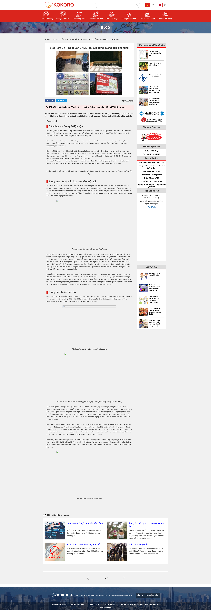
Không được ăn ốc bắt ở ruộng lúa (155, 64)
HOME (47, 39)
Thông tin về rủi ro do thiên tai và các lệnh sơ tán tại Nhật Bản (155, 287)
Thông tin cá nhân (94, 604)
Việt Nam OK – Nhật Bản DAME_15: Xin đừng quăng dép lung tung (90, 39)
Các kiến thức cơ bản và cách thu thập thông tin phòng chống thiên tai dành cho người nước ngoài (154, 299)
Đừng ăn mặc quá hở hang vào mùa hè (146, 525)
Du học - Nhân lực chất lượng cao (145, 32)
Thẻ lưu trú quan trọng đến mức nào (154, 275)
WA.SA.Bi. (152, 207)
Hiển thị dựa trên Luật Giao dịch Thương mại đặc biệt (140, 604)
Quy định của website (59, 604)
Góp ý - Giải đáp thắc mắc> (149, 595)
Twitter (62, 101)
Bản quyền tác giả (111, 604)
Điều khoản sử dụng (78, 604)
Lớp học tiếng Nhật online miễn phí (155, 53)
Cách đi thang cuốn (138, 544)
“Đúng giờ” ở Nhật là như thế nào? (155, 76)
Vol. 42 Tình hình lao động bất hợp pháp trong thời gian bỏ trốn (154, 101)
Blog (55, 39)
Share (50, 101)
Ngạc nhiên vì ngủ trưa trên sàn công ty (85, 525)
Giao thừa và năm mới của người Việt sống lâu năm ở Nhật (155, 311)
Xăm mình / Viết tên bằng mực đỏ (83, 544)
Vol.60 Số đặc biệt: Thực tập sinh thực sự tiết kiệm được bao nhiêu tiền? (154, 89)
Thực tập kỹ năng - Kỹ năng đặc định (145, 25)
